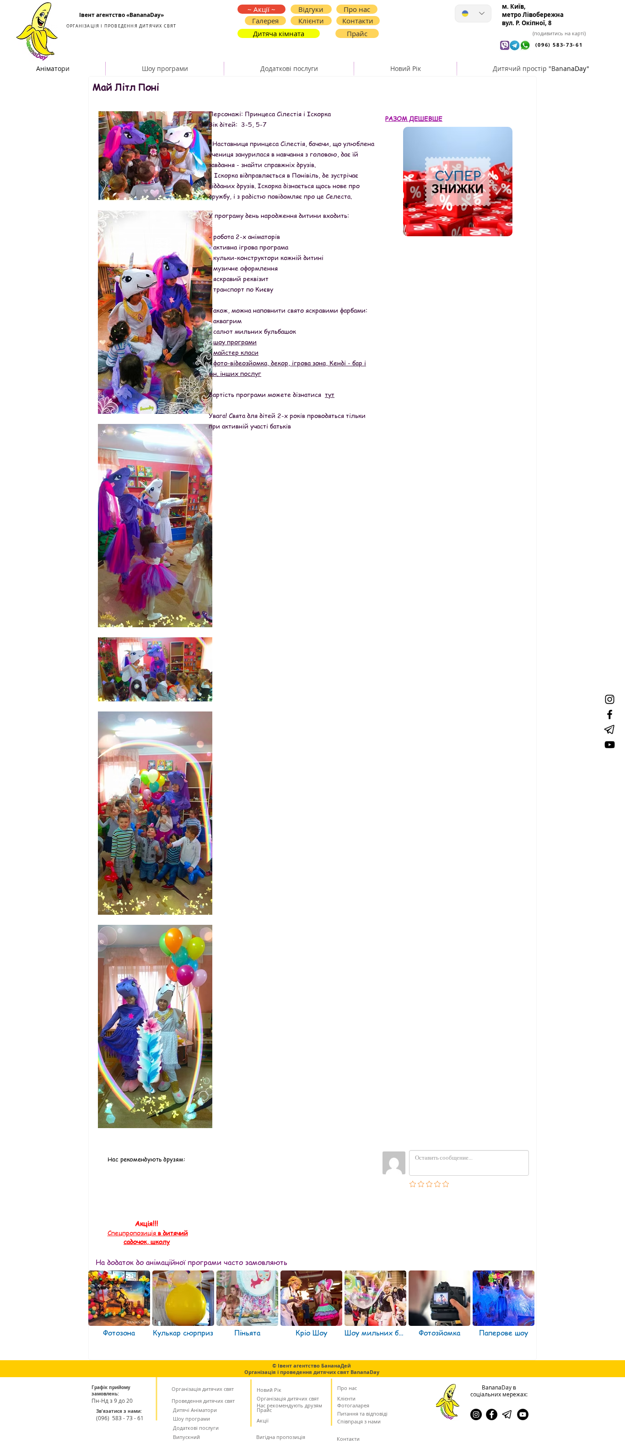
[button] (358, 20)
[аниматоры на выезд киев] (522, 1414)
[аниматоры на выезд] (609, 699)
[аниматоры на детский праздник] (609, 714)
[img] (183, 1309)
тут (329, 394)
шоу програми (235, 341)
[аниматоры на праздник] (609, 729)
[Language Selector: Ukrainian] (473, 13)
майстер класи (236, 352)
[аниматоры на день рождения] (609, 744)
